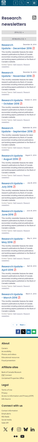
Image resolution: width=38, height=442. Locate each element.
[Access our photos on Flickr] (15, 438)
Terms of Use (7, 390)
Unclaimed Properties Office (13, 378)
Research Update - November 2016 (17, 74)
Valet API (5, 423)
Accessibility (6, 351)
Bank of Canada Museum (11, 372)
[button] (18, 331)
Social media (7, 420)
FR (28, 3)
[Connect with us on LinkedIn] (32, 431)
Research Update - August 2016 (12, 157)
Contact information (10, 410)
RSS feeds (5, 417)
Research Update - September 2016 (17, 129)
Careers (5, 348)
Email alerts (6, 414)
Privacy (4, 393)
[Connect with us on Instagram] (19, 431)
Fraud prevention (8, 360)
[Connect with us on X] (5, 431)
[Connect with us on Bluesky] (26, 431)
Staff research (18, 64)
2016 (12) (18, 32)
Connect (7, 375)
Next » (22, 325)
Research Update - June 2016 (13, 213)
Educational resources (10, 357)
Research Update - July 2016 (13, 185)
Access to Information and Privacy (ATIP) (18, 396)
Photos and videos (9, 354)
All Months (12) (18, 39)
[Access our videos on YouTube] (22, 438)
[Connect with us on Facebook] (12, 431)
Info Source (6, 399)
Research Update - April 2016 (13, 268)
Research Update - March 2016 (12, 296)
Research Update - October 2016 (12, 102)
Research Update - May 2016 (13, 240)
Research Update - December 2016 (17, 46)
